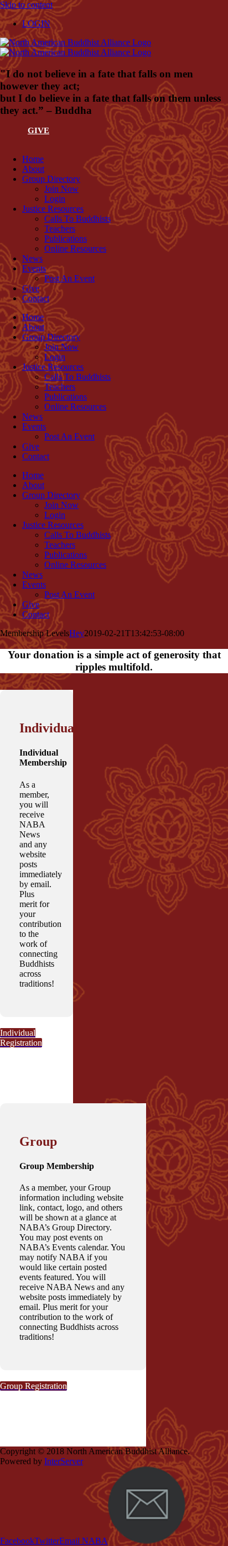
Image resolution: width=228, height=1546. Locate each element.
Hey (76, 633)
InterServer (63, 1461)
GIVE (38, 130)
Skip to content (26, 4)
